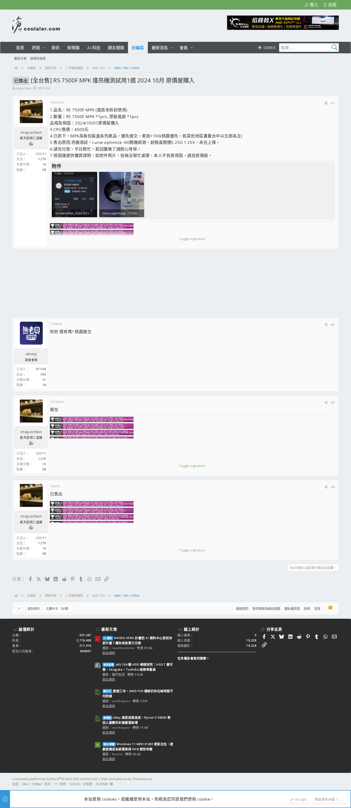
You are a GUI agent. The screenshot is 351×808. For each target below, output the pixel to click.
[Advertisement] (155, 283)
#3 (333, 402)
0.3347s (75, 784)
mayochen (23, 88)
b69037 (85, 651)
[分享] (326, 103)
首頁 (317, 608)
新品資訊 (108, 653)
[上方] (324, 608)
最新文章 (109, 629)
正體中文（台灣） (58, 608)
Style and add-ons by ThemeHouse (126, 779)
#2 (333, 324)
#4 (333, 487)
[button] (44, 47)
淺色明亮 (33, 608)
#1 (333, 103)
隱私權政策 (292, 608)
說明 (307, 608)
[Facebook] (337, 781)
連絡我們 (242, 608)
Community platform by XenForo (55, 779)
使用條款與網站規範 (266, 608)
